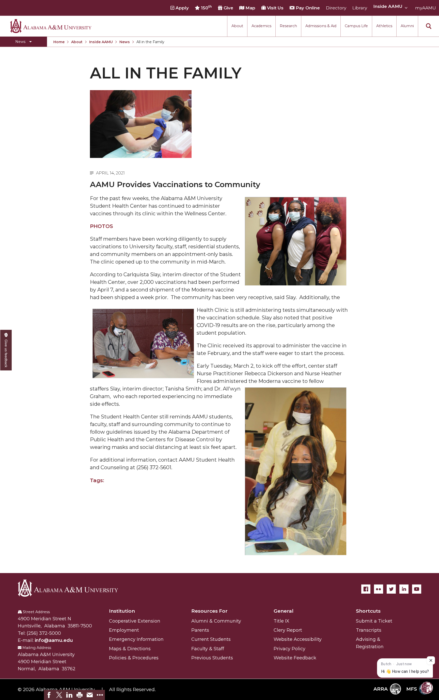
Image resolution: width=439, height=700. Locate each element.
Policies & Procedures (134, 658)
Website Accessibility (298, 639)
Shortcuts (368, 611)
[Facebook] (365, 589)
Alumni (407, 26)
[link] (49, 695)
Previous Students (212, 658)
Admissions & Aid (320, 26)
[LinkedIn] (404, 589)
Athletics (384, 26)
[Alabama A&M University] (72, 588)
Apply (181, 7)
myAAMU (425, 7)
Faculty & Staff (207, 649)
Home (59, 42)
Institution (122, 611)
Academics (261, 26)
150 (206, 7)
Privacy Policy (289, 649)
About (237, 26)
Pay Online (307, 7)
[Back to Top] (414, 640)
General (283, 611)
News (124, 42)
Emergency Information (136, 639)
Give (227, 7)
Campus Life (356, 26)
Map (249, 7)
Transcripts (368, 630)
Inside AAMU (101, 42)
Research (288, 26)
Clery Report (288, 630)
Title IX (281, 621)
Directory (336, 7)
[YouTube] (416, 589)
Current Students (211, 639)
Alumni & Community (216, 621)
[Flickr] (378, 589)
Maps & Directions (130, 649)
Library (359, 7)
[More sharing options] (100, 695)
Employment (124, 630)
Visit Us (275, 7)
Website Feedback (295, 658)
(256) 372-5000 (44, 633)
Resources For (209, 611)
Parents (200, 630)
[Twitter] (391, 589)
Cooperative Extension (134, 621)
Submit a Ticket (374, 621)
